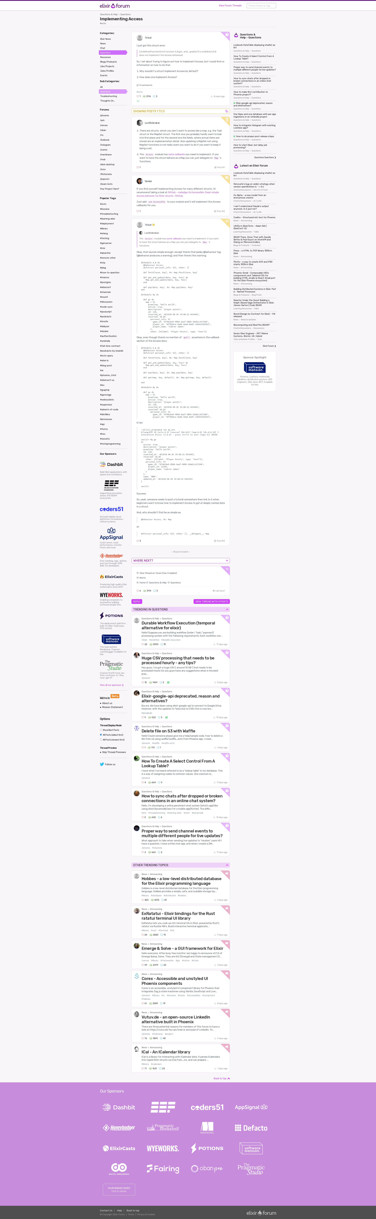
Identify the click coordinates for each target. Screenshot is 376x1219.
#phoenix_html (108, 375)
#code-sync (106, 307)
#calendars (156, 1064)
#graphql (104, 390)
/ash (102, 120)
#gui (178, 960)
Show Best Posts (110, 730)
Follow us (110, 764)
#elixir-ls (104, 360)
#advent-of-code (109, 409)
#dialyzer (104, 326)
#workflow (154, 640)
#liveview (171, 995)
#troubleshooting (156, 813)
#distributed (170, 895)
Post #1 (221, 167)
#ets (144, 813)
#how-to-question (109, 272)
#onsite (104, 321)
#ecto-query (106, 355)
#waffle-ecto (168, 743)
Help (119, 1210)
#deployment (107, 223)
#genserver (106, 243)
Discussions (259, 328)
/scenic (103, 149)
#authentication (108, 336)
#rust (153, 930)
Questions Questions (264, 157)
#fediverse (157, 1034)
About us (107, 703)
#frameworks (167, 960)
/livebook (104, 140)
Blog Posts (257, 295)
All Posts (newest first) (113, 740)
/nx (101, 135)
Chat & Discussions (242, 190)
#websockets (107, 399)
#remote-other (108, 258)
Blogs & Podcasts (241, 245)
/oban (144, 640)
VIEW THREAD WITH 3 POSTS (211, 601)
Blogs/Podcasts (108, 61)
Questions (125, 14)
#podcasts (105, 316)
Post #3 (221, 541)
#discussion (106, 302)
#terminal (163, 930)
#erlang (104, 233)
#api (102, 424)
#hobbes (182, 895)
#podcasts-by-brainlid (111, 351)
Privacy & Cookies (146, 1214)
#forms (104, 429)
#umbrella (105, 341)
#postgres (105, 282)
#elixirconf (105, 287)
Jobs (259, 339)
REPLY (136, 601)
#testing (104, 238)
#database (156, 895)
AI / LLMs (258, 201)
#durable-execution (171, 640)
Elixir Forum (260, 165)
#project (169, 1034)
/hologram (105, 145)
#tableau (146, 999)
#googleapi (147, 713)
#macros (104, 277)
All (101, 87)
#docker (104, 331)
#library (145, 895)
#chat (187, 813)
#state (195, 960)
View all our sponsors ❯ (112, 685)
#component (208, 995)
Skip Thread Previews (114, 752)
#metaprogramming (110, 443)
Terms (131, 1214)
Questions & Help (109, 14)
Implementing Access (121, 18)
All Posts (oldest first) (112, 735)
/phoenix (146, 678)
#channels (157, 848)
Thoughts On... (107, 100)
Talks (256, 232)
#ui (163, 995)
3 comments (145, 85)
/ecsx (103, 169)
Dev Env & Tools (261, 190)
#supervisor (106, 404)
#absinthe (105, 253)
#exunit (104, 297)
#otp (102, 262)
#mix (102, 248)
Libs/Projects (107, 66)
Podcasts (256, 245)
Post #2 (221, 211)
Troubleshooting (108, 96)
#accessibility (193, 995)
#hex (102, 434)
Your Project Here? (109, 189)
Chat (102, 48)
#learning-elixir (174, 813)
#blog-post (106, 365)
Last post (220, 591)
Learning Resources (243, 232)
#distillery (105, 414)
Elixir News (105, 39)
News (144, 874)
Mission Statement (112, 707)
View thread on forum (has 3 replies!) (158, 573)
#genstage (105, 394)
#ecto (103, 23)
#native (186, 960)
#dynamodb (197, 813)
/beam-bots (106, 184)
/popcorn (104, 179)
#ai (101, 370)
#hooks (181, 995)
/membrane (106, 154)
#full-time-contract (110, 346)
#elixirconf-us (107, 380)
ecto (143, 577)
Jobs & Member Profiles (244, 339)
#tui (172, 930)
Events (103, 75)
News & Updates (248, 320)
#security (105, 438)
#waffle (156, 743)
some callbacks (176, 154)
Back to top (220, 1078)
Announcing (156, 874)
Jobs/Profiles (107, 71)
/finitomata (106, 174)
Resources (105, 57)
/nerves (145, 960)
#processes (106, 419)
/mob (102, 159)
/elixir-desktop (107, 164)
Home (143, 582)
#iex (102, 385)
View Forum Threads (230, 5)
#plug (103, 267)
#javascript (106, 311)
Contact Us (106, 1210)
